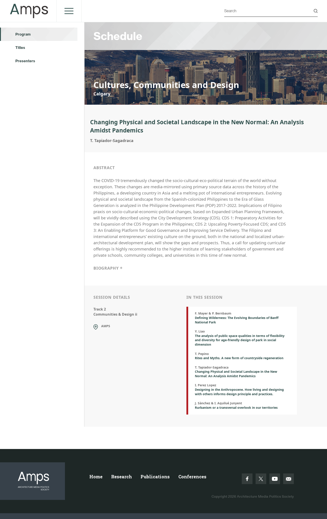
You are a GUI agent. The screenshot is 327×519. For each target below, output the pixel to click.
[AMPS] (29, 16)
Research (121, 476)
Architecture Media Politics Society (265, 497)
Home (96, 476)
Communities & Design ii (115, 314)
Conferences (192, 476)
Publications (155, 476)
